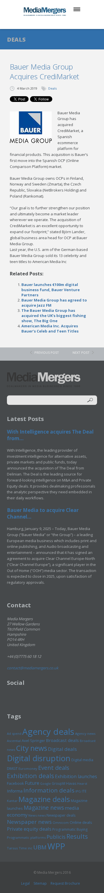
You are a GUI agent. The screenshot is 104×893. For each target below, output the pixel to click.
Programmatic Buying (70, 829)
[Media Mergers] (45, 11)
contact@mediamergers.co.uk (32, 667)
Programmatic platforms (26, 837)
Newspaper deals (61, 815)
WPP (56, 846)
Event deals (53, 768)
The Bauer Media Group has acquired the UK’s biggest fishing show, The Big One (53, 315)
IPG (78, 791)
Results (77, 836)
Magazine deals (44, 799)
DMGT (12, 768)
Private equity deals (29, 829)
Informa (15, 791)
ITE (84, 791)
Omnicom (61, 822)
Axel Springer (33, 740)
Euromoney (27, 768)
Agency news (85, 733)
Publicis (56, 836)
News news (37, 815)
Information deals (49, 790)
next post (81, 352)
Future (32, 783)
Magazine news (44, 807)
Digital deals (62, 749)
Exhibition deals (30, 776)
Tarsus (12, 848)
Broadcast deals (62, 740)
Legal (25, 883)
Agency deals (48, 731)
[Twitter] (44, 23)
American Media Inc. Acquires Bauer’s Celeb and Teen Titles (50, 328)
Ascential (14, 741)
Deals (52, 88)
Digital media (82, 759)
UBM (40, 847)
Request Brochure (65, 883)
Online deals (81, 822)
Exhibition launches (76, 776)
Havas (71, 783)
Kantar (12, 801)
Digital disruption (38, 758)
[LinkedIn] (58, 23)
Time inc (25, 848)
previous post (46, 352)
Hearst (82, 783)
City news (31, 748)
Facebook (15, 783)
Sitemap (40, 883)
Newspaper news (29, 822)
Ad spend (14, 733)
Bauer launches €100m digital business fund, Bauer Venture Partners (50, 289)
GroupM (58, 783)
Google (45, 784)
